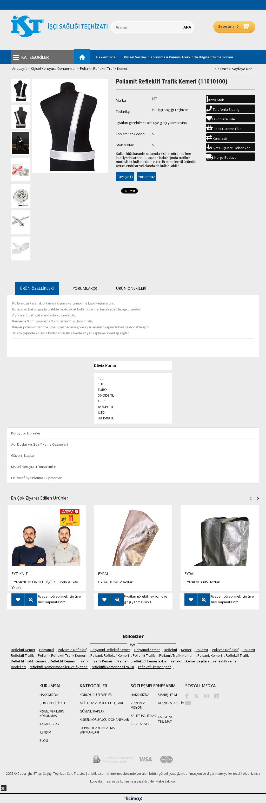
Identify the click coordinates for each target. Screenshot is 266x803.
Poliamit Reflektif (225, 649)
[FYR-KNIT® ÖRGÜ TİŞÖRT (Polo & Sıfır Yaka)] (46, 538)
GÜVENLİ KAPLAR (92, 711)
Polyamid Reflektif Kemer (110, 649)
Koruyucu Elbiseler (26, 433)
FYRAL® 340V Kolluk (115, 582)
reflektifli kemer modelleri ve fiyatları (59, 666)
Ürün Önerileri (131, 288)
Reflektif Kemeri (62, 661)
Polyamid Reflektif (72, 649)
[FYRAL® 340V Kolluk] (133, 538)
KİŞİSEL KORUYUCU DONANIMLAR (104, 719)
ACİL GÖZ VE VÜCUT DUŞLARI (101, 703)
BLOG (43, 740)
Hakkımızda (106, 57)
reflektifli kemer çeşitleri (190, 661)
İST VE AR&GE (140, 724)
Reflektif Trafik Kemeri (28, 661)
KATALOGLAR (49, 724)
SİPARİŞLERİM (167, 695)
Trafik (83, 661)
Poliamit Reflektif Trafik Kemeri (62, 655)
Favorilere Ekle (17, 599)
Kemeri (123, 661)
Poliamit (202, 649)
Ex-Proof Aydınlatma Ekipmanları (36, 477)
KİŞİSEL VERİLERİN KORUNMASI (51, 713)
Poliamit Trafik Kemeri (176, 655)
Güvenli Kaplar (23, 455)
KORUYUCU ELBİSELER (96, 695)
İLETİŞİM (45, 732)
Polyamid (46, 649)
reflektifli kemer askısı (149, 661)
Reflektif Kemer (23, 649)
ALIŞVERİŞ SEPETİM (171, 703)
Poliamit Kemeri (209, 655)
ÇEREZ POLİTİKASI (52, 703)
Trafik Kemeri (102, 661)
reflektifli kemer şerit (154, 666)
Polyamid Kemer (147, 649)
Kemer (186, 649)
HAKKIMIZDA (48, 695)
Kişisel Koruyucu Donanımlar (33, 466)
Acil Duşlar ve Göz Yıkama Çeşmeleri (39, 444)
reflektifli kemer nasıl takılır (113, 666)
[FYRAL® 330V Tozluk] (219, 538)
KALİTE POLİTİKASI (144, 716)
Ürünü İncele (30, 599)
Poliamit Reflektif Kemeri (109, 655)
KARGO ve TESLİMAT (165, 719)
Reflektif (170, 649)
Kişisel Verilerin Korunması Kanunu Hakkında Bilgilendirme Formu (178, 57)
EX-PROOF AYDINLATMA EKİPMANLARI (97, 730)
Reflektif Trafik (237, 655)
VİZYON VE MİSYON (138, 705)
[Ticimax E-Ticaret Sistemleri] (133, 799)
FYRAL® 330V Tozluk (202, 582)
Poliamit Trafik (144, 655)
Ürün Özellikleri (37, 288)
